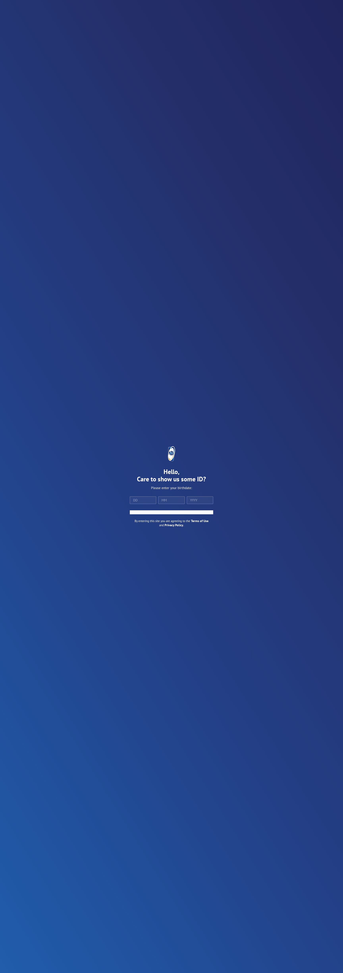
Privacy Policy (174, 525)
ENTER (171, 512)
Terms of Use (199, 521)
